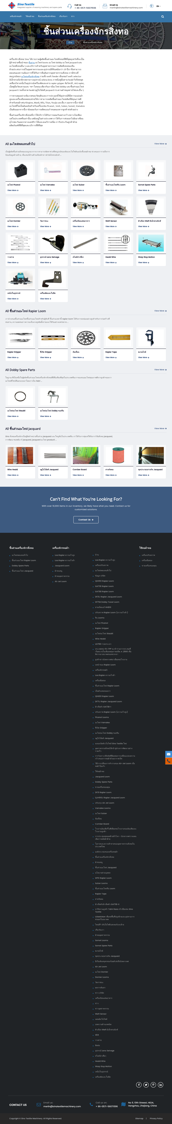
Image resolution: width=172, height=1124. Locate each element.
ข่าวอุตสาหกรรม (102, 1008)
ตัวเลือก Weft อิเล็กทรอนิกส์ (149, 221)
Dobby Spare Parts (20, 565)
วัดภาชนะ (44, 221)
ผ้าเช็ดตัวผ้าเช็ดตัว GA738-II (107, 904)
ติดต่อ (97, 1045)
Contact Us (84, 519)
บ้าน (70, 42)
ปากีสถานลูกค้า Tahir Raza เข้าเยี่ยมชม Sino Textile (114, 910)
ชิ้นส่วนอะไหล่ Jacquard (22, 571)
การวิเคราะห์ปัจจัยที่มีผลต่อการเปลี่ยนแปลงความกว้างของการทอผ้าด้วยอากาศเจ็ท (115, 757)
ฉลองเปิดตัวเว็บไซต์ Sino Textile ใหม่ (111, 743)
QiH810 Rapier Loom (104, 696)
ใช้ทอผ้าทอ (30, 16)
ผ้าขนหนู (58, 571)
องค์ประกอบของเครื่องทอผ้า (106, 852)
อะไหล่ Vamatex (47, 184)
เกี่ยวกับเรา (63, 16)
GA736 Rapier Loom (104, 586)
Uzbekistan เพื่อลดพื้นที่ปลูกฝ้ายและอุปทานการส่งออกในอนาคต (115, 918)
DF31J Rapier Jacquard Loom (108, 597)
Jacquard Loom (62, 565)
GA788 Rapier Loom (104, 591)
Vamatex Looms (102, 808)
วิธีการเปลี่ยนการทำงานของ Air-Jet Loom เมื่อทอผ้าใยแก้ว (115, 765)
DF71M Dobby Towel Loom (107, 602)
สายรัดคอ (109, 469)
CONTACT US (18, 1105)
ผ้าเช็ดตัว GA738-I (103, 707)
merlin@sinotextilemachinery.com (126, 7)
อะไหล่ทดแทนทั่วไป (20, 555)
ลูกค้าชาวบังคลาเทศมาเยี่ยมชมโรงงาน (111, 659)
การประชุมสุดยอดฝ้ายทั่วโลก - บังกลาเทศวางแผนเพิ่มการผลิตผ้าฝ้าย (115, 837)
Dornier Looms (102, 977)
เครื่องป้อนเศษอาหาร (81, 221)
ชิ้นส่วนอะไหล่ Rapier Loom (24, 560)
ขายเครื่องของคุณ (102, 787)
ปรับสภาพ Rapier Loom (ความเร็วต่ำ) (111, 612)
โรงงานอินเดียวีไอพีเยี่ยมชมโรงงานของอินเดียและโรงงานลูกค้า (116, 830)
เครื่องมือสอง (100, 680)
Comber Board (80, 469)
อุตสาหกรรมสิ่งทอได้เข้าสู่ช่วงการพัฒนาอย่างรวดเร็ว (113, 750)
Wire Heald (12, 469)
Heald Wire (110, 257)
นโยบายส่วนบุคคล (102, 873)
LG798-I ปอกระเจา (103, 644)
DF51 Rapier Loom (103, 878)
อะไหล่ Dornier (13, 221)
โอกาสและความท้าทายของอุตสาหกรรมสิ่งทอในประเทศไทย (115, 845)
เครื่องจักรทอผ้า (16, 16)
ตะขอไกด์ (142, 352)
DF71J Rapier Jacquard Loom (108, 701)
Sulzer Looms (101, 883)
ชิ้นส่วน (31, 62)
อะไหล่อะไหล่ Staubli (16, 410)
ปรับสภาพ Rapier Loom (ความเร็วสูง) (111, 712)
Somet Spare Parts (146, 184)
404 (97, 1035)
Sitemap (139, 1118)
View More (159, 143)
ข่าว (72, 16)
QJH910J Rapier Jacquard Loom (110, 797)
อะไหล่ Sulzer (78, 184)
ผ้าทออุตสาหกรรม (62, 576)
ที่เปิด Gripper (46, 352)
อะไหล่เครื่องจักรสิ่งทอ (30, 76)
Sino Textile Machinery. (32, 1118)
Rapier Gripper (14, 352)
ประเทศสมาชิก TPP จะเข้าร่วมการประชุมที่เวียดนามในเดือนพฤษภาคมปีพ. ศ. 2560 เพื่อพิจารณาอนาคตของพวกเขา (113, 652)
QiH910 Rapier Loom (104, 581)
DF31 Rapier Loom (103, 792)
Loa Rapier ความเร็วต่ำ (65, 560)
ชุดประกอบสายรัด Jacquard (150, 469)
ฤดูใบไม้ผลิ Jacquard (49, 469)
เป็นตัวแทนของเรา (103, 691)
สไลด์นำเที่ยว (78, 257)
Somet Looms (101, 940)
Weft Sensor (111, 221)
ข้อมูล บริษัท (100, 576)
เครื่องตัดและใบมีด (47, 293)
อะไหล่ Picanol (13, 184)
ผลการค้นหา (100, 987)
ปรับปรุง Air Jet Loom (104, 803)
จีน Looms (99, 618)
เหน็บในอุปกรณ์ (13, 293)
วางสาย (10, 257)
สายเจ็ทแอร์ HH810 (103, 607)
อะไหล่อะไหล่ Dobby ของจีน (52, 410)
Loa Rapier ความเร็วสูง (65, 555)
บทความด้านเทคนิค (103, 1024)
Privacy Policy (156, 1118)
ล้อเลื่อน (76, 352)
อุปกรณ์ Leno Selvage (49, 257)
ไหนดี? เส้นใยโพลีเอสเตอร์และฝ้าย (109, 924)
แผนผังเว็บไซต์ (101, 1019)
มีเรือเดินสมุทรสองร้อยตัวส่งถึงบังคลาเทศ (112, 961)
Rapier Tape (111, 352)
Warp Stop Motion (146, 257)
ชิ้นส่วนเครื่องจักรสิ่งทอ (46, 16)
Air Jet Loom (61, 581)
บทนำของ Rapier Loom (105, 665)
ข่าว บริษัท (99, 993)
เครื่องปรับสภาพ (101, 565)
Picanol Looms (102, 717)
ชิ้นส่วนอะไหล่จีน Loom (115, 184)
